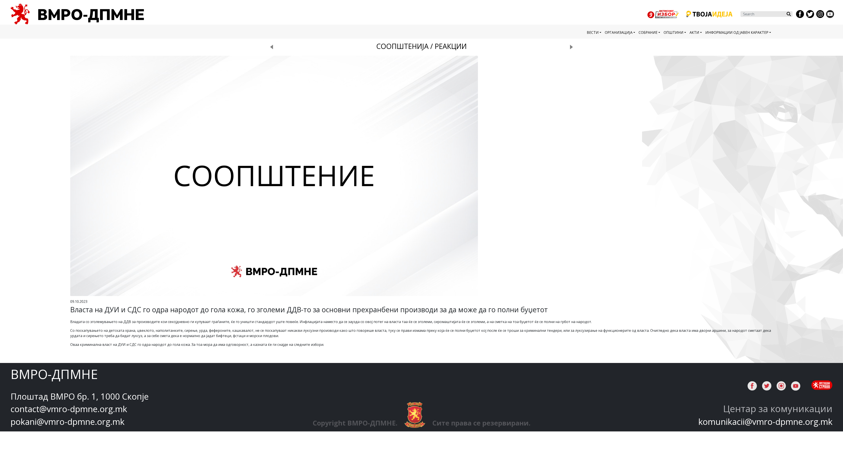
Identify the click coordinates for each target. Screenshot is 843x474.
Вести (593, 32)
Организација (618, 32)
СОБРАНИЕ (648, 32)
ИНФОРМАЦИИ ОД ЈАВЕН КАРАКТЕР (736, 32)
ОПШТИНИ (673, 32)
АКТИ (694, 32)
